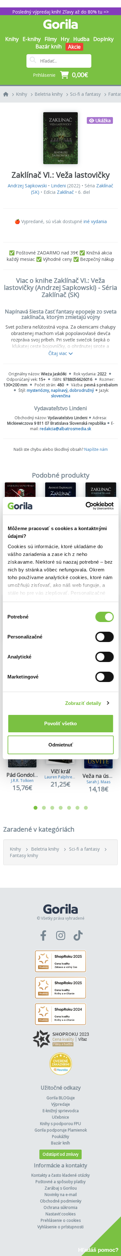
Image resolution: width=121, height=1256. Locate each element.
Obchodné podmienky (60, 1201)
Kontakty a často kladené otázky (60, 1175)
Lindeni (58, 186)
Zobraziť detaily (83, 703)
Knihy (21, 94)
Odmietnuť (60, 744)
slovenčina (60, 396)
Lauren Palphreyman (63, 777)
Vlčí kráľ (60, 771)
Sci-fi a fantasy (85, 94)
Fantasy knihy (24, 855)
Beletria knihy (49, 94)
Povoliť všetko (60, 723)
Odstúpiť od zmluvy (60, 1154)
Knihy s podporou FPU (60, 1123)
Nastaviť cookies (60, 1214)
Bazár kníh (48, 46)
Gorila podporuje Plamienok (61, 1130)
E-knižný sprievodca (61, 1110)
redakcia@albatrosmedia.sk (65, 428)
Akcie (74, 46)
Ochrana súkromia (60, 1207)
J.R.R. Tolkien (22, 780)
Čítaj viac (58, 353)
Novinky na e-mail (61, 1194)
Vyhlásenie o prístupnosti (60, 1227)
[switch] (104, 637)
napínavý (59, 390)
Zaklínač (65, 192)
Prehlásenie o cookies (61, 1220)
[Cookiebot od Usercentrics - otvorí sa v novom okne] (86, 506)
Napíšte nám (96, 449)
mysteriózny (38, 390)
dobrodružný (81, 390)
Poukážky (60, 1136)
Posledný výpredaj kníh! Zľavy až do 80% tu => (60, 12)
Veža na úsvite (100, 775)
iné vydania (95, 221)
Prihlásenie (44, 75)
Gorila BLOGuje (60, 1098)
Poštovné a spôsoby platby (60, 1181)
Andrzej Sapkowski (27, 186)
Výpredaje (60, 1104)
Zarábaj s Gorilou (61, 1188)
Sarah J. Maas (98, 782)
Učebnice (60, 1117)
